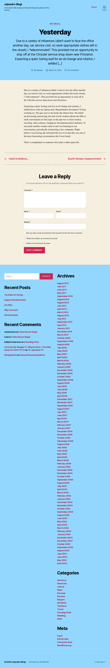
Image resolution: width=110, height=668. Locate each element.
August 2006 (63, 444)
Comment (28, 190)
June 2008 (62, 389)
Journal (60, 587)
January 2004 (63, 534)
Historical (55, 24)
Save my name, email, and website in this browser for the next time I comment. (54, 233)
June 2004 (62, 518)
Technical (61, 606)
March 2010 (62, 335)
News (59, 590)
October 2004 (63, 509)
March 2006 (63, 460)
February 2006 (64, 463)
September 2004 (65, 512)
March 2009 (63, 360)
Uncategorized (64, 612)
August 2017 (63, 283)
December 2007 (64, 399)
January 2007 (63, 428)
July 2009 (62, 348)
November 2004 (65, 505)
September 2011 (64, 322)
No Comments (73, 70)
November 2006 (65, 434)
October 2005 (63, 476)
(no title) (8, 305)
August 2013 (63, 302)
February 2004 (64, 531)
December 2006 (65, 431)
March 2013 (62, 312)
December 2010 (64, 331)
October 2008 (63, 377)
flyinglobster (10, 355)
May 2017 (61, 293)
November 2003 (65, 541)
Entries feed (62, 639)
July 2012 (61, 319)
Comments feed (64, 642)
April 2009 (62, 357)
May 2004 (62, 521)
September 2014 (65, 296)
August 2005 (63, 483)
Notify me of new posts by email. (38, 243)
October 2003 (63, 544)
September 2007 (65, 406)
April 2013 (62, 309)
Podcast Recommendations (32, 355)
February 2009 (64, 364)
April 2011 (61, 325)
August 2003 (63, 550)
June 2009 (62, 351)
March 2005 (63, 492)
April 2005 (62, 489)
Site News (61, 603)
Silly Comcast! (11, 310)
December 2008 (65, 370)
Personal (61, 593)
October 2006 (63, 438)
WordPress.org (64, 645)
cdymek (39, 70)
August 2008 (63, 383)
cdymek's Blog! (13, 4)
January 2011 (63, 328)
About (94, 7)
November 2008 (65, 373)
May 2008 (62, 393)
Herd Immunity (11, 315)
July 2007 (62, 412)
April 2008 (62, 396)
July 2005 (62, 486)
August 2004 (63, 515)
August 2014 (63, 299)
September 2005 (65, 480)
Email (58, 212)
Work (59, 619)
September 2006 (65, 441)
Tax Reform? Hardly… (14, 295)
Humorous (62, 583)
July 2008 (62, 386)
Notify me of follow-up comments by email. (42, 238)
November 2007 (64, 402)
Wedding (61, 616)
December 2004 (65, 502)
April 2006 (62, 457)
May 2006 (62, 454)
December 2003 (65, 538)
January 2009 (63, 367)
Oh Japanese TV (35, 350)
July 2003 (62, 554)
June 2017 (62, 290)
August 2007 (63, 409)
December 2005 (65, 470)
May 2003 (62, 560)
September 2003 (65, 547)
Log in (60, 636)
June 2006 (62, 451)
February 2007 (64, 425)
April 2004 (62, 525)
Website (27, 222)
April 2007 (62, 418)
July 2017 (61, 286)
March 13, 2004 (55, 70)
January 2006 (63, 467)
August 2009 (63, 344)
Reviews (61, 596)
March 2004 (63, 528)
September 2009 (65, 341)
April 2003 (62, 563)
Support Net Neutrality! (15, 300)
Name (27, 212)
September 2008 (65, 380)
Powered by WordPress (38, 662)
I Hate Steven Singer (28, 332)
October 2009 (63, 338)
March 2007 (63, 422)
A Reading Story (31, 342)
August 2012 (63, 315)
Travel (60, 609)
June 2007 (62, 415)
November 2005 (65, 473)
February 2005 (64, 496)
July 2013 (61, 306)
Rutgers (61, 599)
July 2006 (62, 447)
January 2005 (63, 499)
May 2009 (62, 354)
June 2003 (62, 557)
